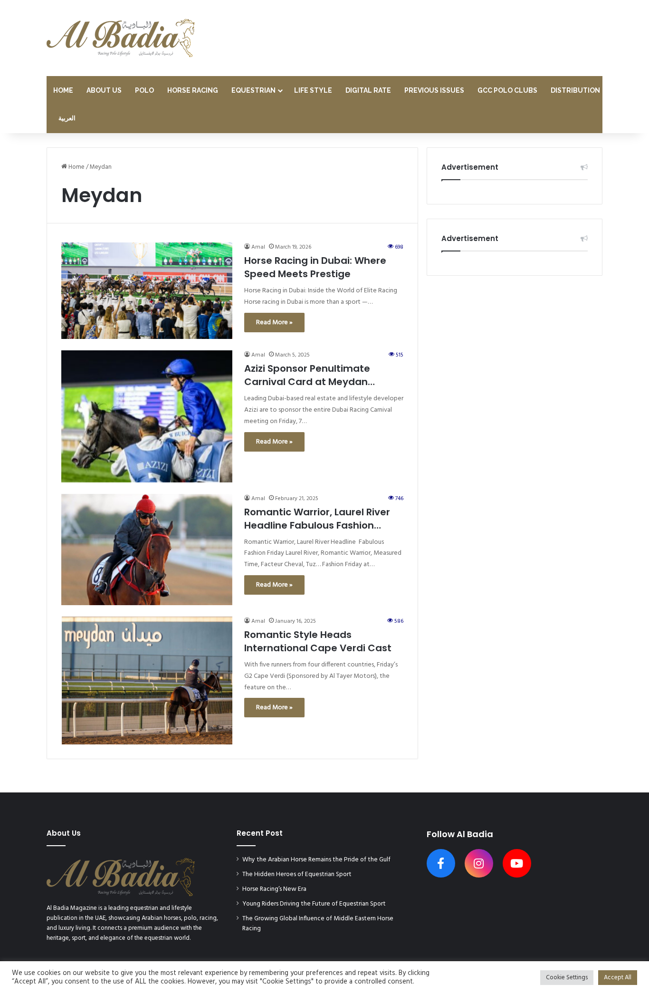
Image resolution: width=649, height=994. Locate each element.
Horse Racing (192, 90)
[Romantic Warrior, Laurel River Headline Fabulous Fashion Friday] (146, 549)
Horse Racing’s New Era (274, 889)
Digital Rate (368, 90)
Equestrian (253, 90)
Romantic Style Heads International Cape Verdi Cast (317, 641)
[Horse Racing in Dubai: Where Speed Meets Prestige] (146, 290)
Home (63, 90)
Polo (144, 90)
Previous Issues (434, 90)
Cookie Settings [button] (567, 978)
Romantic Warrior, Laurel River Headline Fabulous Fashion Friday (317, 518)
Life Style (313, 90)
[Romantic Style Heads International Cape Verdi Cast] (146, 680)
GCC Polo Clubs (507, 90)
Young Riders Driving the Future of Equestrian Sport (314, 904)
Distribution (575, 90)
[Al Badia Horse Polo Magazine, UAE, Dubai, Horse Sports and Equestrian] (121, 38)
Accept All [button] (617, 978)
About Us (104, 90)
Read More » (274, 322)
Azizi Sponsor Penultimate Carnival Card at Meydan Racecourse (307, 375)
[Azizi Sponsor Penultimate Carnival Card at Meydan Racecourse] (146, 416)
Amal (258, 247)
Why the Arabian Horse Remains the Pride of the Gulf (316, 860)
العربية (67, 119)
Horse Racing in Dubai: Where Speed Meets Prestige (315, 267)
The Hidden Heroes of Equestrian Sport (297, 874)
